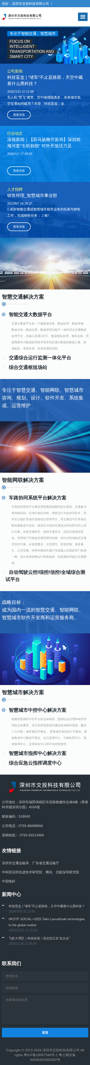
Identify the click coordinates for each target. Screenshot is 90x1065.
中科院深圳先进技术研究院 (22, 872)
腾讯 (49, 872)
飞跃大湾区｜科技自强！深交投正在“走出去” (39, 938)
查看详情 (19, 114)
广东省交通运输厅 (45, 863)
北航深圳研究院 (67, 872)
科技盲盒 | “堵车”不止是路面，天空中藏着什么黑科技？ (47, 906)
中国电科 (8, 881)
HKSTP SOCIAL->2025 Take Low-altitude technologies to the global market (47, 922)
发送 (45, 1032)
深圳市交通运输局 (15, 863)
